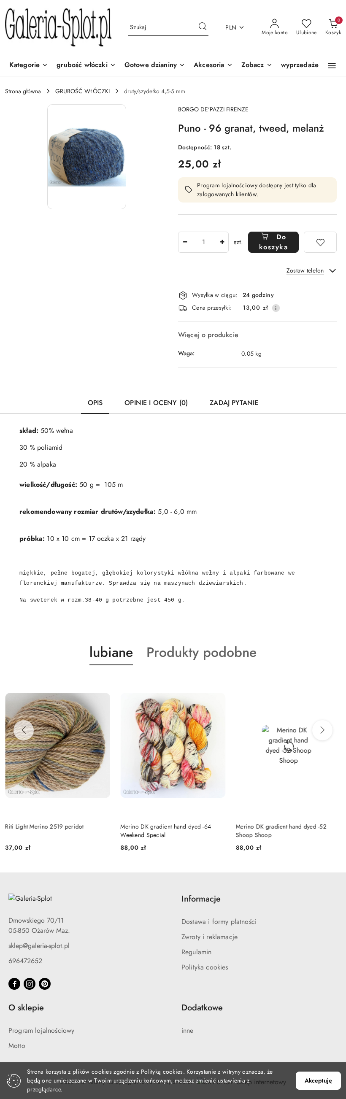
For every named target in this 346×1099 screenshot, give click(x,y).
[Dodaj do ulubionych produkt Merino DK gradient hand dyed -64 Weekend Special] (216, 685)
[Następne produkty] (322, 730)
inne (187, 1030)
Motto (16, 1045)
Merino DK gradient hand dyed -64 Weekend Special (165, 830)
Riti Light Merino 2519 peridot (44, 826)
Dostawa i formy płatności (219, 921)
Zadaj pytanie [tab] (234, 403)
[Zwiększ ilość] (222, 242)
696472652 (25, 961)
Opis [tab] (95, 403)
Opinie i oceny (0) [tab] (156, 403)
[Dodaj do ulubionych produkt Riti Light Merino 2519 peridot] (100, 685)
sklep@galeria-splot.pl (39, 945)
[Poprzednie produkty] (23, 730)
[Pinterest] (45, 984)
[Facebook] (14, 984)
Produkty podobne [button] (201, 652)
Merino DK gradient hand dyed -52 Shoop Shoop (281, 830)
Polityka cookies (204, 967)
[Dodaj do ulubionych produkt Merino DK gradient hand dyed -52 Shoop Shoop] (331, 685)
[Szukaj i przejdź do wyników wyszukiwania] (202, 27)
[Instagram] (29, 984)
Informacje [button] (201, 899)
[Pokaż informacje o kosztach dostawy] (276, 308)
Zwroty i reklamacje (209, 937)
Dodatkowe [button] (202, 1008)
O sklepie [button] (26, 1008)
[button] (257, 65)
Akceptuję (318, 1080)
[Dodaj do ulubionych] (320, 242)
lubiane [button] (111, 652)
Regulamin (196, 952)
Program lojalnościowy (41, 1030)
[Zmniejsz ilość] (184, 242)
